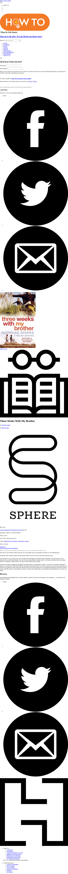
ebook (1, 548)
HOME (5, 43)
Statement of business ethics (14, 854)
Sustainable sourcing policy (14, 857)
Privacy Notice (33, 81)
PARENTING (7, 51)
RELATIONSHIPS (8, 52)
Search (2, 40)
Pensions (9, 870)
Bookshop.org (15, 530)
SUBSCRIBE (4, 90)
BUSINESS (6, 45)
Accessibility (10, 851)
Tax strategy (10, 872)
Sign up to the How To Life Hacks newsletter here (21, 36)
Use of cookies (10, 867)
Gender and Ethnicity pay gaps (15, 852)
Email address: (4, 68)
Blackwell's (8, 530)
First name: (3, 65)
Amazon (2, 530)
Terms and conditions (12, 869)
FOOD (5, 46)
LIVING (5, 48)
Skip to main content (5, 0)
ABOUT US (6, 55)
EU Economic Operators (13, 858)
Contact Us (10, 849)
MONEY (5, 49)
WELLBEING (7, 54)
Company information (12, 864)
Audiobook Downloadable (10, 548)
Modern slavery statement (13, 855)
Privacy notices (11, 866)
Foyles (21, 530)
